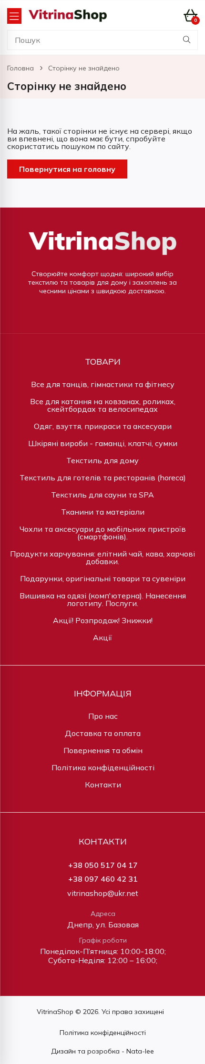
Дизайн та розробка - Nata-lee (102, 1051)
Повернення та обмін (103, 750)
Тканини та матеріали (102, 512)
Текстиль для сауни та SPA (102, 494)
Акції (102, 637)
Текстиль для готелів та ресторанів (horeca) (103, 477)
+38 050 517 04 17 (103, 865)
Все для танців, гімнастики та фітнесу (102, 384)
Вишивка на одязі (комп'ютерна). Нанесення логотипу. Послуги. (103, 599)
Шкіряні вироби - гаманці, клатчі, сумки (102, 443)
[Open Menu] (14, 16)
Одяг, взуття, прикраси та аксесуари (103, 426)
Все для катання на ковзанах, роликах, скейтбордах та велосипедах (102, 405)
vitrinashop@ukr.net (102, 893)
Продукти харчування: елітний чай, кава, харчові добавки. (102, 557)
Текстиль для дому (102, 460)
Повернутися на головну (67, 169)
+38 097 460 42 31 (103, 879)
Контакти (103, 784)
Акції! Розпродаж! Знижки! (103, 620)
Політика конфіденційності (102, 767)
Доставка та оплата (103, 733)
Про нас (103, 716)
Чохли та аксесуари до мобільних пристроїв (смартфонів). (103, 532)
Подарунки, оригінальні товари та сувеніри (102, 578)
